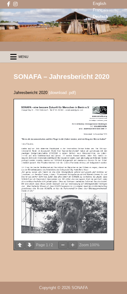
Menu (23, 57)
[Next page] (29, 245)
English (99, 3)
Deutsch (100, 16)
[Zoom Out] (63, 245)
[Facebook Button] (8, 4)
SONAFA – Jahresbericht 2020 (61, 76)
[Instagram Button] (15, 4)
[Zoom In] (72, 245)
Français (100, 10)
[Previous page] (19, 245)
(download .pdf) (62, 92)
